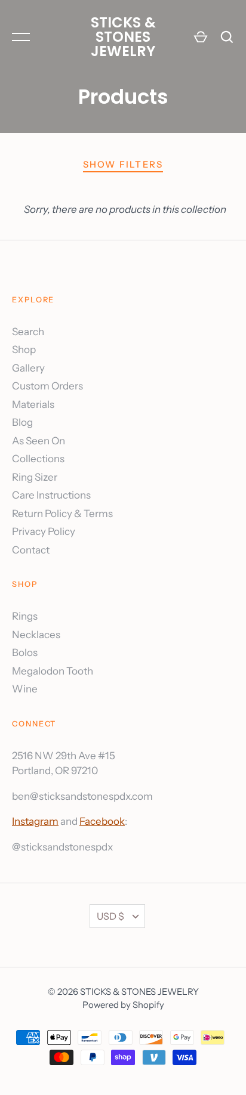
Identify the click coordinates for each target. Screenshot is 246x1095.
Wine (25, 689)
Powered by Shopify (123, 1005)
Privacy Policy (43, 531)
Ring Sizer (34, 477)
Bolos (25, 652)
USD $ (110, 916)
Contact (31, 550)
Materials (33, 404)
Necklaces (36, 635)
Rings (25, 616)
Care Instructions (51, 495)
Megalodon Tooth (52, 671)
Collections (38, 459)
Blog (22, 422)
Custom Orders (47, 386)
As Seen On (38, 441)
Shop (24, 349)
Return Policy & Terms (62, 513)
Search (28, 332)
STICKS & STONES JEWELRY (123, 37)
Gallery (28, 368)
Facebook (102, 821)
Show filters (123, 164)
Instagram (35, 821)
